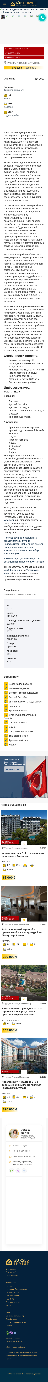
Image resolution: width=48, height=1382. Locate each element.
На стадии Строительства (16, 49)
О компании (11, 1269)
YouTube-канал (12, 570)
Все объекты (11, 1283)
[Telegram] (24, 1170)
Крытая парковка (18, 710)
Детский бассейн (18, 697)
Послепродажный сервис (16, 1322)
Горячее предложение (8, 842)
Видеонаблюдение (19, 688)
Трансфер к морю (18, 736)
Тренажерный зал (18, 740)
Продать (9, 1326)
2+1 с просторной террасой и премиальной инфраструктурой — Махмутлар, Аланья (21, 932)
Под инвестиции (12, 57)
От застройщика (12, 53)
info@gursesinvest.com (15, 1347)
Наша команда (12, 1275)
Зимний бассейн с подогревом (25, 701)
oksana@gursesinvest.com (24, 1156)
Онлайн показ (11, 1319)
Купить (8, 1313)
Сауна (12, 727)
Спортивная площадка (21, 731)
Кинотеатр (14, 706)
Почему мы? (11, 1272)
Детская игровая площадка (23, 693)
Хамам (12, 744)
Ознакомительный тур (15, 1316)
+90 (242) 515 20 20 (14, 1342)
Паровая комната (18, 722)
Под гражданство (12, 769)
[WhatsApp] (11, 1170)
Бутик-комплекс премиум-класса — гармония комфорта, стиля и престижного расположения (22, 1011)
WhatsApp (9, 520)
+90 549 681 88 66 (21, 1151)
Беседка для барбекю (20, 684)
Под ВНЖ (10, 1299)
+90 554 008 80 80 (13, 1338)
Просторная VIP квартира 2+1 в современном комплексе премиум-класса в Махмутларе (22, 1085)
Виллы (8, 1305)
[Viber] (17, 1170)
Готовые (5, 1072)
